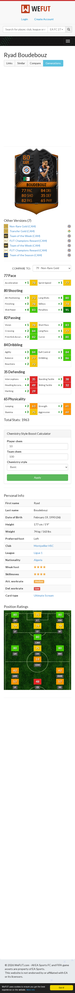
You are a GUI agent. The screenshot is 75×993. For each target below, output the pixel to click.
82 (33, 337)
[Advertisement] (37, 107)
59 (37, 659)
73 (33, 298)
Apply (37, 477)
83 (33, 310)
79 (15, 625)
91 (67, 310)
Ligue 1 (38, 552)
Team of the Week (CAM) (25, 236)
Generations (53, 63)
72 (33, 364)
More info (31, 989)
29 (33, 391)
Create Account (44, 19)
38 (67, 379)
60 (67, 412)
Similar (21, 63)
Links (9, 63)
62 (15, 670)
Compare (35, 63)
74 (67, 304)
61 (67, 406)
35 (33, 379)
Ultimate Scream (44, 595)
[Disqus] (37, 830)
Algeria (38, 560)
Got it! (61, 987)
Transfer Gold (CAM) (22, 231)
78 (33, 282)
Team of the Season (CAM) (26, 255)
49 (33, 385)
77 (67, 282)
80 (67, 298)
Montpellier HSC (44, 545)
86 (67, 358)
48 (37, 681)
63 (33, 406)
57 (15, 681)
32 (67, 385)
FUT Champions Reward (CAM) (28, 240)
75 (33, 412)
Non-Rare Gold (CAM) (23, 226)
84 (33, 331)
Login (24, 19)
